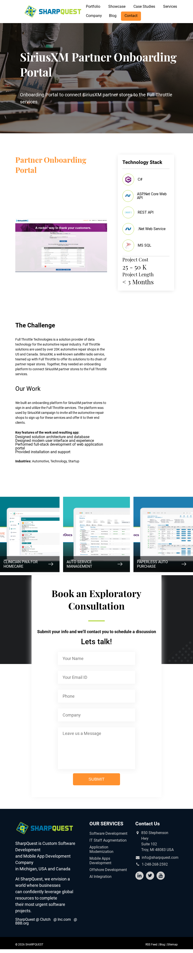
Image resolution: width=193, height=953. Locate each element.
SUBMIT (96, 779)
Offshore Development (108, 869)
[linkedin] (139, 875)
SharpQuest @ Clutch (33, 919)
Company (94, 15)
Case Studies (144, 6)
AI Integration (100, 876)
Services (170, 6)
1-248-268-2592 (155, 864)
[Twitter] (150, 875)
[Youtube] (161, 875)
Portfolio (93, 6)
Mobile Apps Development (100, 860)
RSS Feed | (152, 944)
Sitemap (172, 944)
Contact (131, 15)
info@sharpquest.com (160, 857)
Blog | (163, 944)
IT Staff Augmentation (108, 840)
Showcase (116, 6)
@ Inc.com (62, 919)
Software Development (108, 833)
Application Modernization (101, 849)
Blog (113, 15)
